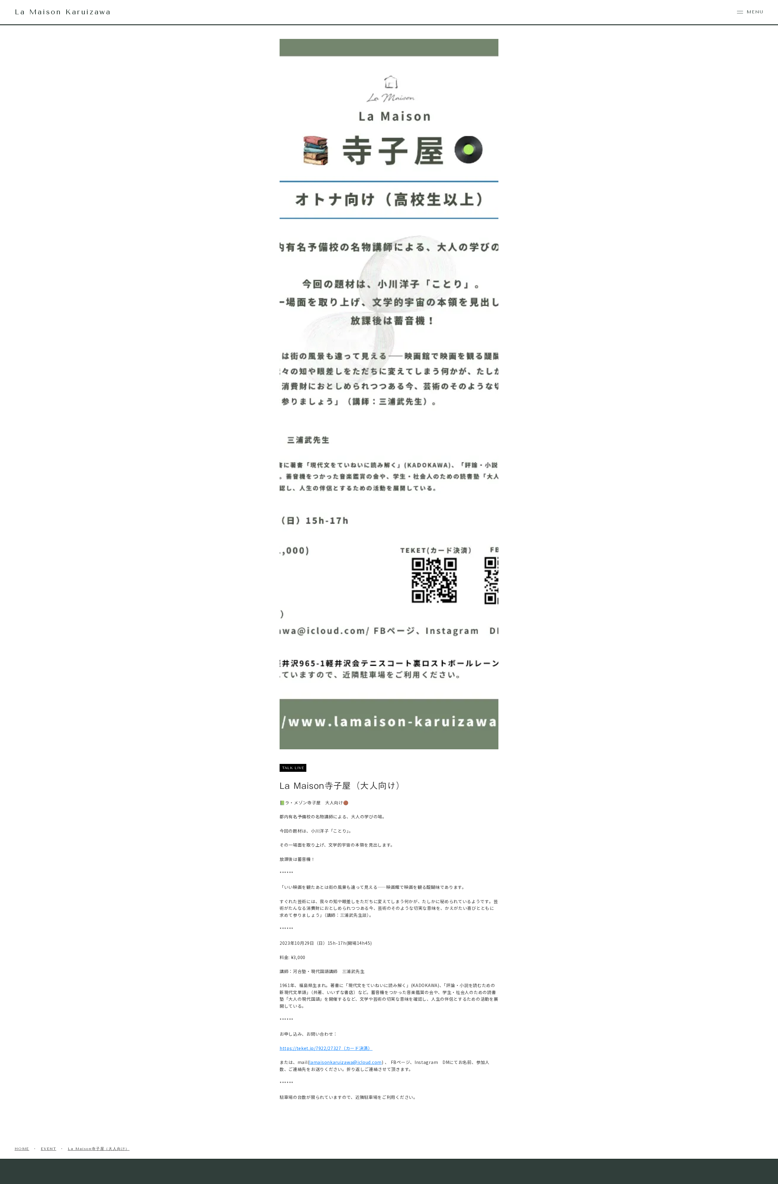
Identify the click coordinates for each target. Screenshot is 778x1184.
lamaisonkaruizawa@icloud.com (345, 1062)
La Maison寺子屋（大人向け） (98, 1149)
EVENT (48, 1149)
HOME (22, 1149)
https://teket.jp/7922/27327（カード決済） (326, 1048)
